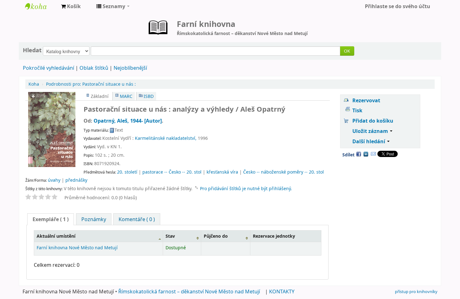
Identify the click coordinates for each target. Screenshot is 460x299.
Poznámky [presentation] (93, 219)
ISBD (149, 96)
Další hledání (369, 141)
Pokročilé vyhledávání (48, 67)
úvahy (54, 180)
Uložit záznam (370, 131)
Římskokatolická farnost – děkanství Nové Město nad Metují (189, 291)
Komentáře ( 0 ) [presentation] (137, 219)
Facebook (358, 154)
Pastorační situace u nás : (91, 84)
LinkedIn (366, 154)
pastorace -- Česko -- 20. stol (172, 172)
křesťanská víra (222, 172)
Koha (33, 84)
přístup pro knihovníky (416, 291)
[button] (70, 6)
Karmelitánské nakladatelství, (166, 138)
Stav (170, 236)
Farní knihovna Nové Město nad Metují (40, 6)
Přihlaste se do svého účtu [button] (397, 6)
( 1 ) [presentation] (51, 219)
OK (347, 51)
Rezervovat (366, 100)
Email (373, 154)
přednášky (76, 180)
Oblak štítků (93, 67)
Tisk (357, 110)
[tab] (50, 219)
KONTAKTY (281, 291)
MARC (126, 96)
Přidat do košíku (372, 120)
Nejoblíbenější (130, 67)
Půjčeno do (216, 236)
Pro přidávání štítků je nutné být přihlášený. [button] (246, 188)
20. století (127, 172)
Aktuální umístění (56, 236)
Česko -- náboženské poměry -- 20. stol (283, 172)
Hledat (32, 50)
